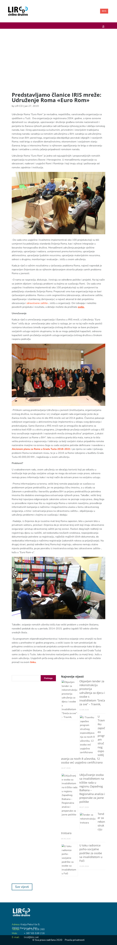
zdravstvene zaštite (37, 303)
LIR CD (19, 106)
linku (33, 662)
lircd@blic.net (31, 937)
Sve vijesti (22, 887)
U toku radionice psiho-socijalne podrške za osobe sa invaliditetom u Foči (90, 853)
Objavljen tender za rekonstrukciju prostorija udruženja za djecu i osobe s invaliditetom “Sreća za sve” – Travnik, (92, 692)
